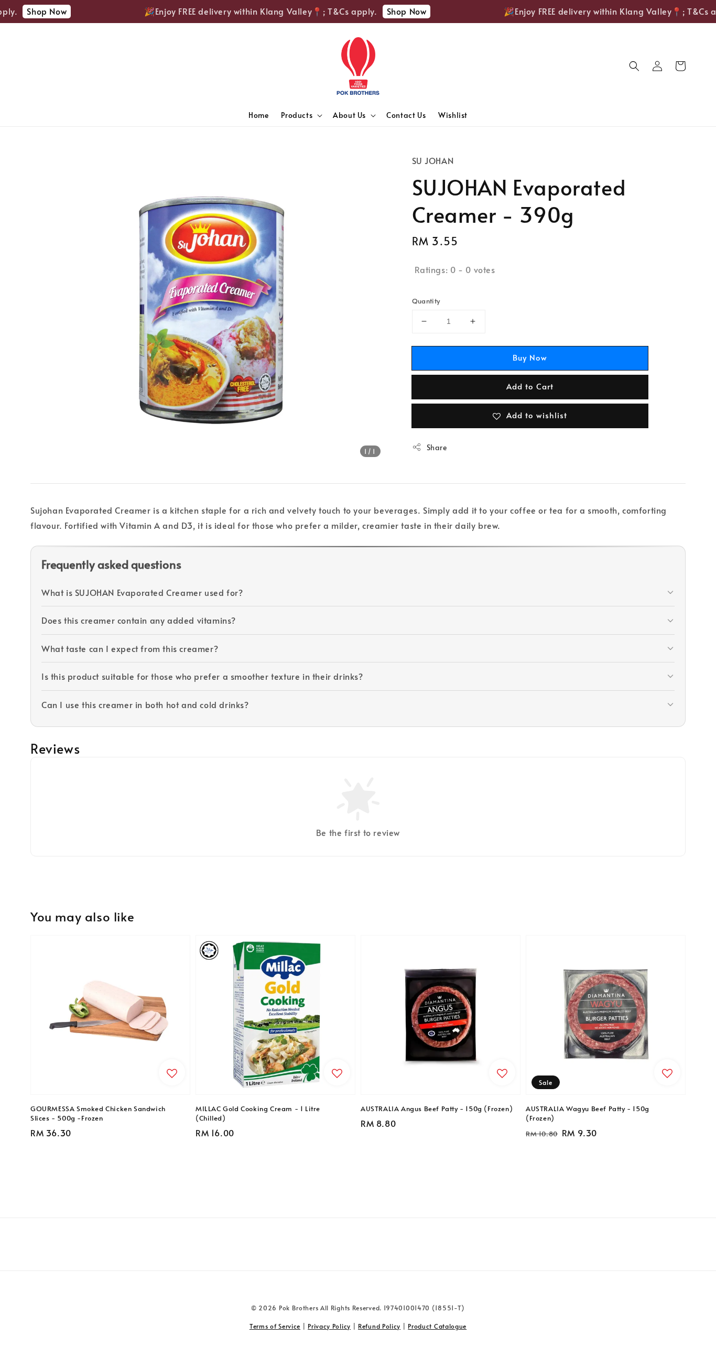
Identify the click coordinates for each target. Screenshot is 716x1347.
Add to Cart (530, 386)
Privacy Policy (329, 1326)
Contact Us (406, 115)
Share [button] (437, 447)
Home (258, 115)
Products (296, 115)
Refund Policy (379, 1326)
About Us (349, 115)
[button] (634, 66)
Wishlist (453, 115)
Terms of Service (274, 1326)
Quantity (426, 301)
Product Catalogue (437, 1326)
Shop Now (35, 11)
